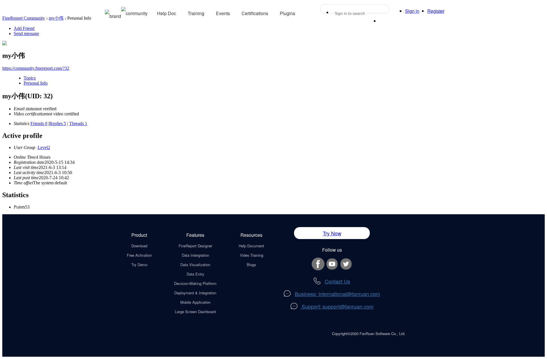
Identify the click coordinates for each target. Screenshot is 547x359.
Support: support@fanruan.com (336, 306)
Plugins (287, 13)
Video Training (251, 255)
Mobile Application (195, 302)
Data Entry (195, 274)
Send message (26, 33)
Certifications (255, 13)
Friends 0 (38, 123)
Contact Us (337, 281)
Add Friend (24, 28)
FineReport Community (23, 18)
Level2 (44, 147)
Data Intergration (195, 255)
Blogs (251, 264)
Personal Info (36, 83)
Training (196, 13)
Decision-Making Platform (195, 283)
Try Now (332, 233)
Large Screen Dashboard (195, 311)
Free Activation (139, 255)
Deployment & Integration (195, 292)
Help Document (251, 245)
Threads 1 (78, 123)
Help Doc (166, 13)
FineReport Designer (195, 245)
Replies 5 (57, 123)
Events (223, 13)
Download (139, 245)
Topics (30, 78)
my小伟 (56, 18)
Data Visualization (195, 264)
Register (435, 11)
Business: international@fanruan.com (337, 293)
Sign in (412, 11)
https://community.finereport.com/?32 (35, 68)
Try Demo (139, 264)
